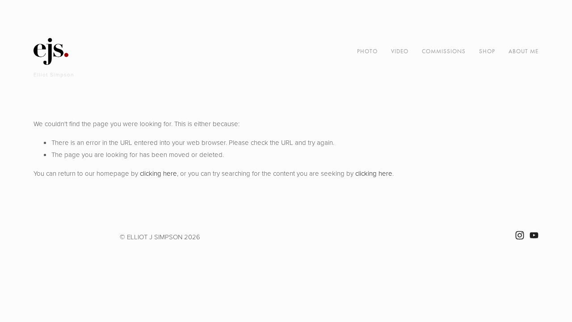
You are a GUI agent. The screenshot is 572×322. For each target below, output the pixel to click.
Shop (487, 51)
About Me (523, 51)
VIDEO (399, 51)
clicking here (158, 173)
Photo (367, 51)
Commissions (444, 51)
